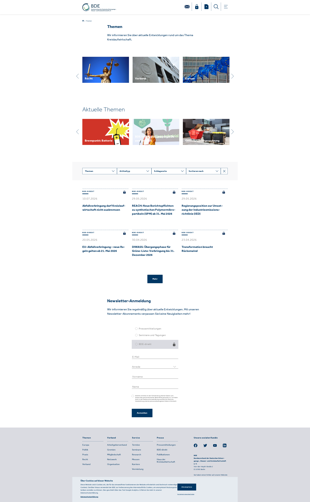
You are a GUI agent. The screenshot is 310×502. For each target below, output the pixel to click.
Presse (160, 438)
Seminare (136, 449)
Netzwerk (112, 459)
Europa (85, 445)
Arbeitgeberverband (117, 445)
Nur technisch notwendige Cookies (185, 494)
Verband (111, 438)
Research (136, 454)
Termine (136, 445)
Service (136, 438)
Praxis (85, 454)
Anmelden (142, 413)
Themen (89, 21)
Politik (85, 449)
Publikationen (163, 454)
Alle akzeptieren (186, 487)
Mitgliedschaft (114, 454)
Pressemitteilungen (150, 328)
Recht (85, 459)
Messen (136, 459)
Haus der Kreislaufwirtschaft (166, 460)
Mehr (155, 279)
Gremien (111, 449)
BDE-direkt (145, 344)
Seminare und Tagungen (152, 335)
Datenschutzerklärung (89, 497)
